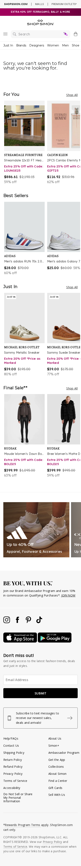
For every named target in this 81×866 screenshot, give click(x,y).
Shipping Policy (13, 753)
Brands (21, 45)
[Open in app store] (20, 641)
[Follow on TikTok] (39, 622)
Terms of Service (15, 781)
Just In (8, 45)
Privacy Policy (13, 774)
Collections (56, 767)
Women (53, 45)
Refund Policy (12, 767)
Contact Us (11, 745)
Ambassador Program (63, 753)
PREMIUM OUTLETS (64, 4)
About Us (54, 738)
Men (65, 45)
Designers (36, 45)
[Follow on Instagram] (7, 622)
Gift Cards (55, 788)
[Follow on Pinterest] (29, 622)
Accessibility (11, 788)
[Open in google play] (54, 641)
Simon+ (53, 745)
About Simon (57, 774)
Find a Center (57, 781)
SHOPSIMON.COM (15, 4)
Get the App (56, 760)
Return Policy (12, 760)
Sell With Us (56, 795)
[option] (25, 142)
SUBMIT (40, 693)
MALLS (39, 4)
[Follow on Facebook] (18, 622)
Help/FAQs (10, 738)
